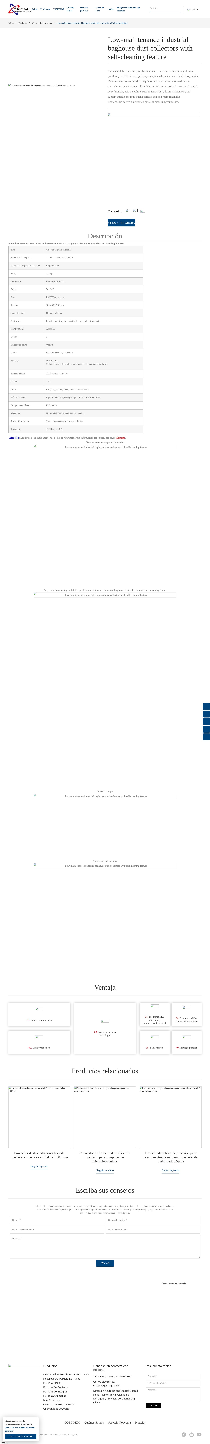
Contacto (120, 437)
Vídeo (111, 9)
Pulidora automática (54, 1395)
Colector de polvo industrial (59, 1404)
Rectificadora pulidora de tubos (61, 1378)
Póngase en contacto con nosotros (128, 9)
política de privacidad (14, 1428)
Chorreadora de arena (42, 23)
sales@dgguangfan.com (107, 1385)
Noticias (140, 1422)
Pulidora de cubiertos (55, 1387)
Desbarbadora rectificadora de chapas (66, 1374)
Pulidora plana (51, 1383)
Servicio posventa (84, 9)
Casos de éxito (100, 9)
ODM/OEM (58, 9)
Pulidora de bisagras (55, 1391)
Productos (45, 9)
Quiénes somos (70, 9)
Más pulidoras (51, 1400)
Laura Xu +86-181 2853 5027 (115, 1376)
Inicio (35, 9)
